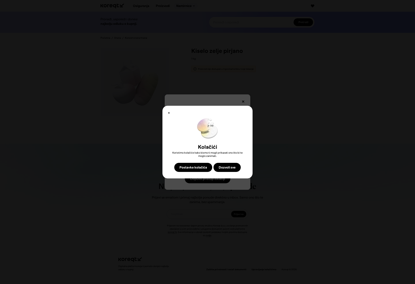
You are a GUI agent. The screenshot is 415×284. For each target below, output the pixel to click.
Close (169, 113)
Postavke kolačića (193, 167)
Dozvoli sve (227, 167)
